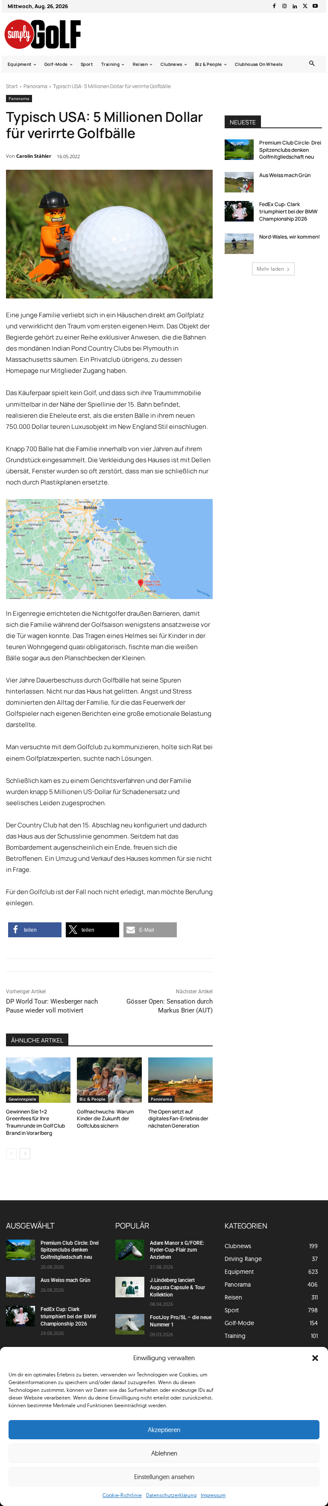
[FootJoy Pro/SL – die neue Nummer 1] (129, 1324)
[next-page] (25, 1153)
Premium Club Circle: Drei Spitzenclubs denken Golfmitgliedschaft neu (290, 150)
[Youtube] (315, 6)
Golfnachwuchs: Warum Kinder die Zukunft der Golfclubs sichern (105, 1119)
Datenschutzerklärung (171, 1495)
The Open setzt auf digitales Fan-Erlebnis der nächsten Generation (178, 1119)
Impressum (213, 1495)
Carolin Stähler (33, 156)
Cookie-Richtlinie (122, 1495)
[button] (315, 1358)
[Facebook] (274, 6)
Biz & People (92, 1099)
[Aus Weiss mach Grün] (239, 182)
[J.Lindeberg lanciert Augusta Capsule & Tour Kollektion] (129, 1287)
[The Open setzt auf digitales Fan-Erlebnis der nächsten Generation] (180, 1080)
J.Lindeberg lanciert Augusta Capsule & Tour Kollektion (177, 1287)
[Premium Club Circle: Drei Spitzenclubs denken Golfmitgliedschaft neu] (239, 149)
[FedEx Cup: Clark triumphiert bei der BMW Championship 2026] (239, 211)
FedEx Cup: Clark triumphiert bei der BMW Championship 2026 (288, 211)
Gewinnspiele (22, 1099)
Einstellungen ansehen (164, 1477)
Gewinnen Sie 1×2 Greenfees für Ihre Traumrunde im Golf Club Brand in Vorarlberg (35, 1122)
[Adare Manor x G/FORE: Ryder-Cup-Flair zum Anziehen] (129, 1250)
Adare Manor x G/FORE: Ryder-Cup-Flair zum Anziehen (177, 1250)
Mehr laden (270, 268)
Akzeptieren (164, 1430)
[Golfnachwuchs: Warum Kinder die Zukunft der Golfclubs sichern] (109, 1080)
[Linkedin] (295, 6)
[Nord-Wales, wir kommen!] (239, 243)
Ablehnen (164, 1453)
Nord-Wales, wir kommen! (289, 236)
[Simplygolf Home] (50, 34)
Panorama (35, 86)
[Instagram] (284, 6)
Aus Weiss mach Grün (284, 175)
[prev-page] (11, 1153)
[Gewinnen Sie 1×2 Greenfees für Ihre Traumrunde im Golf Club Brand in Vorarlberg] (38, 1080)
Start (12, 86)
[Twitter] (305, 6)
